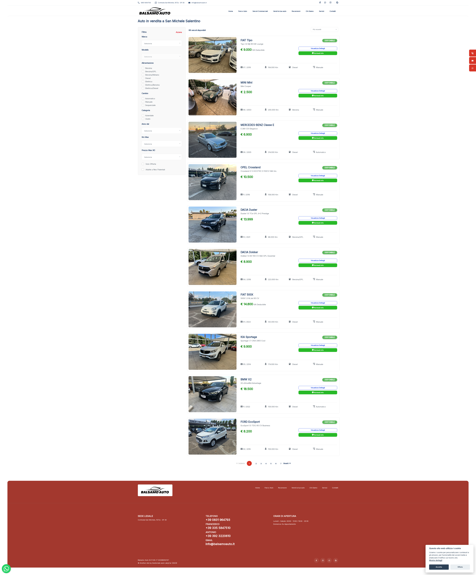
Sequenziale (150, 105)
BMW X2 (246, 379)
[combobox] (162, 43)
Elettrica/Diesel (151, 88)
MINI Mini (246, 82)
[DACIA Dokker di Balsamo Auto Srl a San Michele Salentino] (213, 267)
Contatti (335, 488)
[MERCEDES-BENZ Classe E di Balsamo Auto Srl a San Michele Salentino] (213, 140)
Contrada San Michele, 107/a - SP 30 (171, 3)
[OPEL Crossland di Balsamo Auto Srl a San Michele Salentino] (213, 182)
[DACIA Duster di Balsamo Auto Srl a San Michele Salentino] (213, 224)
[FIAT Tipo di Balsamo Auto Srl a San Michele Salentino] (213, 55)
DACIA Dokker (249, 252)
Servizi (324, 488)
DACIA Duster (249, 209)
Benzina (148, 68)
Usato (147, 119)
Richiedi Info (319, 53)
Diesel (148, 78)
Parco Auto (269, 488)
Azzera (179, 32)
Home (257, 488)
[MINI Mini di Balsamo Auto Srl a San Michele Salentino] (213, 97)
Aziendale (149, 115)
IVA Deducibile (258, 50)
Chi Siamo (313, 488)
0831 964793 (146, 3)
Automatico (150, 98)
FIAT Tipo (246, 40)
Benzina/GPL (150, 71)
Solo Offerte (150, 164)
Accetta (439, 567)
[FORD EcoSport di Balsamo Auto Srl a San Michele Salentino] (213, 436)
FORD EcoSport (250, 421)
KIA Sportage (249, 337)
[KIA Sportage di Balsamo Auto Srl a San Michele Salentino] (213, 351)
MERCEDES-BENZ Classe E (257, 124)
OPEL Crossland (251, 167)
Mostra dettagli (435, 560)
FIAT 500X (247, 294)
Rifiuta (460, 567)
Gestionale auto (158, 563)
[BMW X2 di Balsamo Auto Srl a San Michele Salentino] (213, 394)
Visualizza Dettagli (318, 48)
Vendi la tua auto (298, 488)
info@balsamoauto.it (199, 3)
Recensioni (282, 488)
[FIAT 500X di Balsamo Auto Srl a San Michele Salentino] (213, 309)
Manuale (148, 102)
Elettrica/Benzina (152, 85)
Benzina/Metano (152, 75)
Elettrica (148, 81)
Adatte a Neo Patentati (155, 169)
